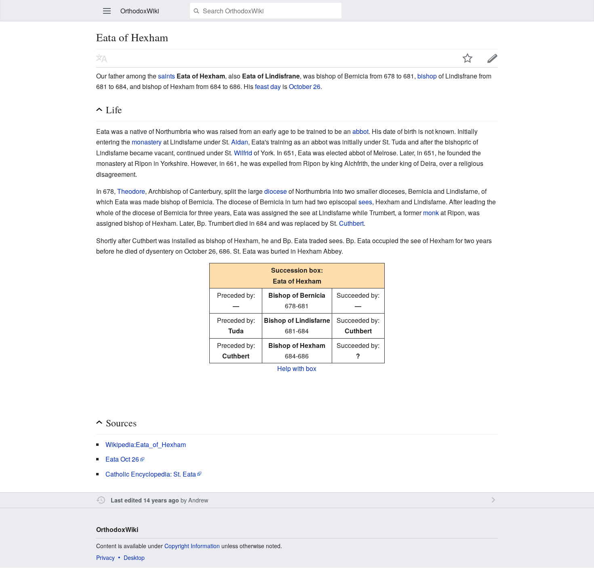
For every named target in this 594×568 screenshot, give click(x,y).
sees (365, 201)
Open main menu (107, 11)
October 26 (304, 86)
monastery (147, 141)
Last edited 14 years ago (145, 500)
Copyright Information (192, 546)
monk (431, 212)
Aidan (239, 141)
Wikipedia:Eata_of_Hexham (145, 444)
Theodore (131, 191)
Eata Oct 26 (122, 459)
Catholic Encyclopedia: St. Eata (150, 474)
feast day (268, 86)
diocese (275, 191)
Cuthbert (351, 223)
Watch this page (467, 58)
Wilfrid (243, 152)
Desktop (134, 557)
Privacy (105, 557)
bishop (427, 76)
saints (166, 76)
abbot (360, 131)
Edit (492, 58)
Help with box (296, 368)
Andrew (198, 500)
